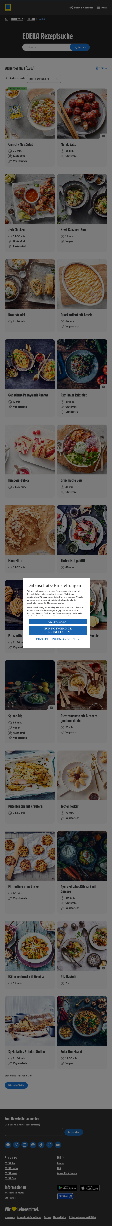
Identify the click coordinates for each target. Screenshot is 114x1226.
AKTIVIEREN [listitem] (57, 621)
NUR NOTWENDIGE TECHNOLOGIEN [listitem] (58, 630)
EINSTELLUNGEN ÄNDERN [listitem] (55, 639)
